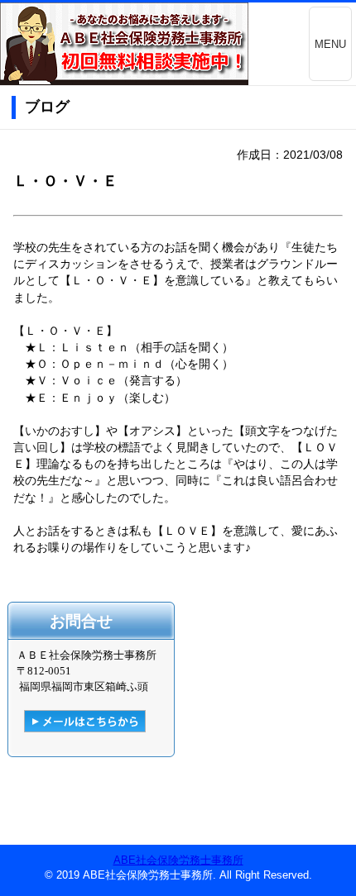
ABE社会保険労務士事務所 (178, 860)
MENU (330, 44)
